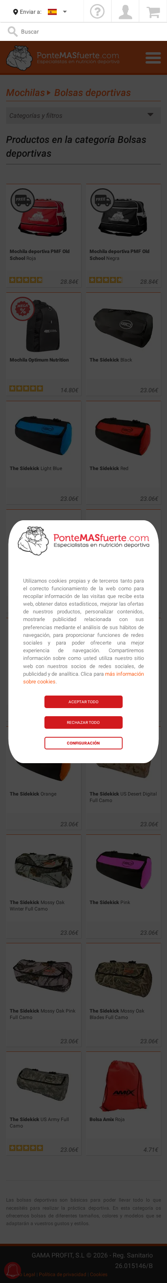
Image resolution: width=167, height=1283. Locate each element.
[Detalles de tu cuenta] (125, 12)
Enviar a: (30, 12)
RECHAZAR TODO (83, 722)
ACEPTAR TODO (83, 702)
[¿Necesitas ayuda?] (97, 12)
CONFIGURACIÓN (83, 743)
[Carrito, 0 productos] (153, 12)
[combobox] (58, 12)
